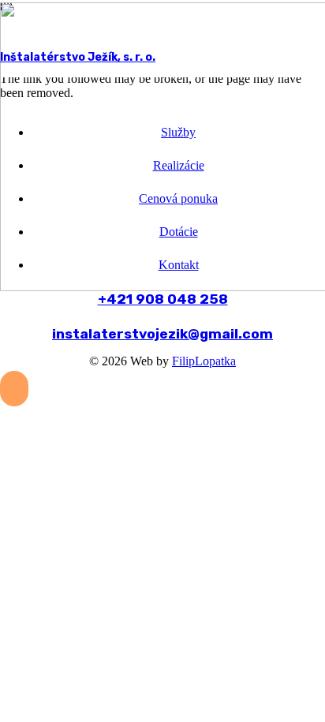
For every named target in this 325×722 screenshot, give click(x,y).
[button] (14, 388)
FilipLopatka (204, 361)
